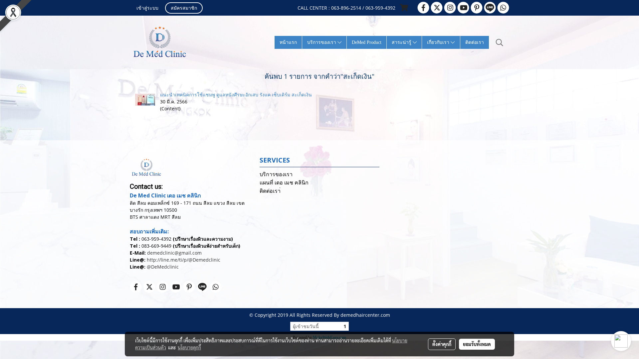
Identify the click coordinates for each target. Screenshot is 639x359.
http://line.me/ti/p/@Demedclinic (183, 260)
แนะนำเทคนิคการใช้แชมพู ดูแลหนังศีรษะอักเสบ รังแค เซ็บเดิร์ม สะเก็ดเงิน (236, 94)
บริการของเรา (322, 42)
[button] (499, 42)
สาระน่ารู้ (402, 42)
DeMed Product (366, 42)
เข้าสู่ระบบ (147, 8)
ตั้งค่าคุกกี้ (441, 344)
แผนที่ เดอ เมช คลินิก (284, 182)
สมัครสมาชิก (184, 8)
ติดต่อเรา (474, 42)
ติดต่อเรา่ (270, 191)
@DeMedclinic (163, 267)
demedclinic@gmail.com (174, 253)
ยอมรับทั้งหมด (477, 344)
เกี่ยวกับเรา (439, 42)
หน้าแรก (288, 42)
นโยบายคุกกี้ (189, 347)
